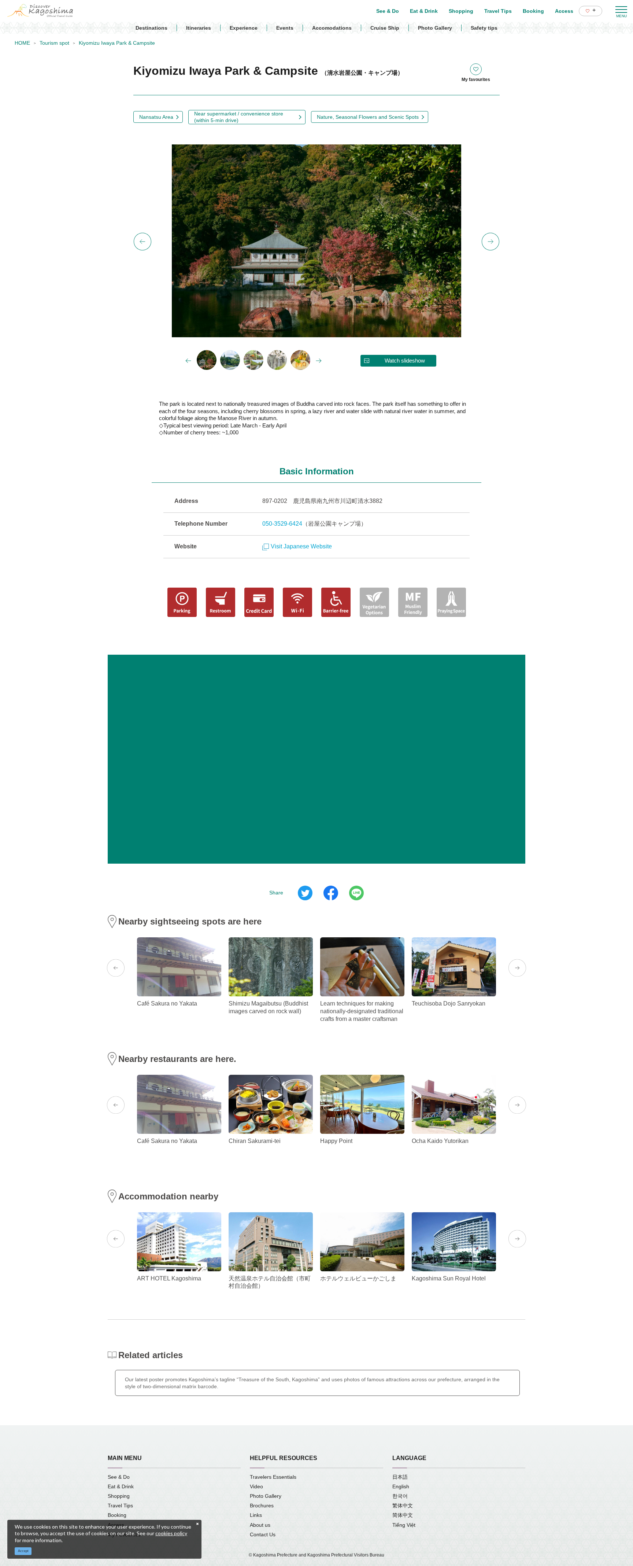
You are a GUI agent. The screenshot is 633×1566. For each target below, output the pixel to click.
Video (256, 1486)
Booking (117, 1515)
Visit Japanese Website (301, 546)
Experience (244, 28)
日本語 (400, 1477)
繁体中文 (402, 1505)
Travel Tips (120, 1505)
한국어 (400, 1496)
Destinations (151, 28)
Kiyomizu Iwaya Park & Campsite (117, 43)
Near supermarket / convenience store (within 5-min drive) (238, 117)
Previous (142, 241)
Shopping (119, 1496)
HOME (22, 43)
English (400, 1486)
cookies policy (171, 1533)
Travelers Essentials (273, 1477)
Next (490, 241)
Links (256, 1515)
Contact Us (262, 1534)
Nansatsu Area (156, 117)
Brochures (262, 1505)
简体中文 (402, 1515)
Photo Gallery (435, 28)
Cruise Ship (384, 28)
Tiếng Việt (403, 1525)
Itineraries (198, 28)
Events (284, 28)
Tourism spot (54, 43)
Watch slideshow (405, 360)
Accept (23, 1551)
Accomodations (332, 28)
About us (260, 1525)
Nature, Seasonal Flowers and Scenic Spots (368, 117)
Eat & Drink (121, 1486)
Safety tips (484, 28)
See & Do (119, 1477)
